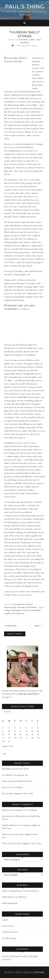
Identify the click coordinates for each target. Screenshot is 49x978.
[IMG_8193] (22, 666)
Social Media (30, 607)
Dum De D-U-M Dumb (12, 787)
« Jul (4, 754)
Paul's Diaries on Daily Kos (14, 897)
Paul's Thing (24, 6)
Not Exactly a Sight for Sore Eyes (17, 793)
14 (32, 731)
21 (32, 734)
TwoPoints (39, 972)
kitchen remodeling (31, 610)
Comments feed (9, 932)
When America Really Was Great (17, 781)
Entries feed (8, 926)
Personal (20, 607)
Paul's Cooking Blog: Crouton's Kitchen (20, 891)
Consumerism (19, 604)
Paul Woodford (9, 825)
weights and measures (14, 613)
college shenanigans (13, 610)
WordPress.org (9, 938)
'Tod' (4, 843)
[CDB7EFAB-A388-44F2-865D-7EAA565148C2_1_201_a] (24, 322)
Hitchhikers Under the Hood (15, 769)
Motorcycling (10, 607)
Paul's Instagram (10, 903)
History (29, 604)
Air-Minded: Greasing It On (15, 775)
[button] (24, 23)
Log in (5, 919)
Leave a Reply (15, 634)
